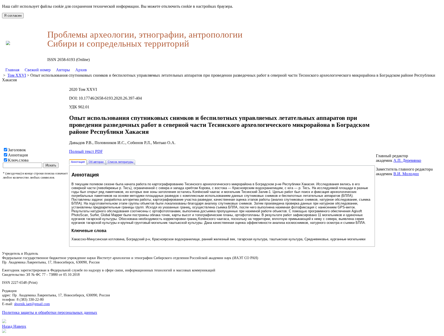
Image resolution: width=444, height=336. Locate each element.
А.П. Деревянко (407, 160)
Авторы (63, 70)
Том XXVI (16, 75)
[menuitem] (12, 70)
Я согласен (13, 15)
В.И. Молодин (406, 174)
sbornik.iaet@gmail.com (32, 304)
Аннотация (18, 155)
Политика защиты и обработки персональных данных (49, 312)
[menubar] (46, 70)
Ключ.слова (18, 160)
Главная (12, 70)
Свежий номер (38, 70)
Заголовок (17, 150)
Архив (81, 70)
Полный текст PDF (86, 151)
